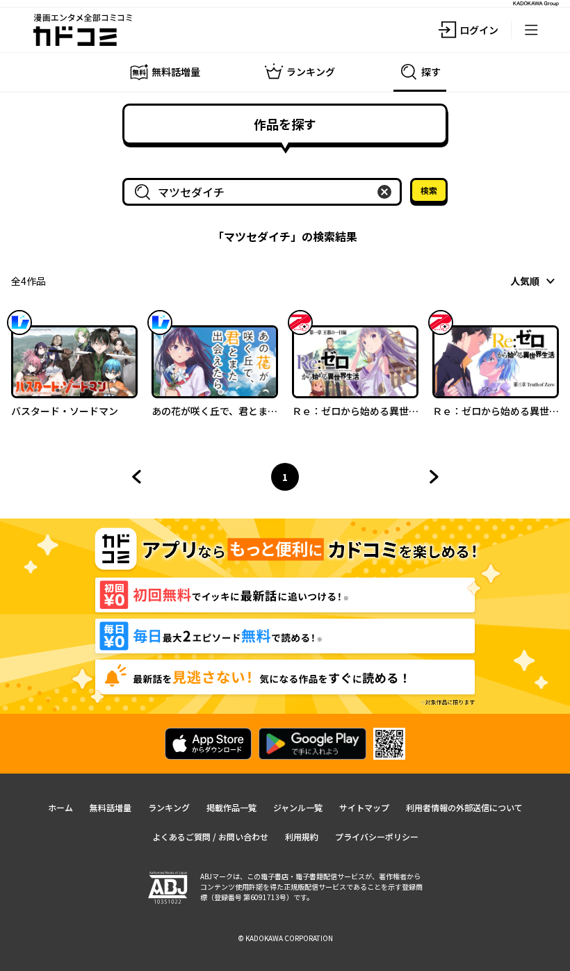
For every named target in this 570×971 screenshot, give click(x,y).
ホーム (60, 807)
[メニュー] (531, 30)
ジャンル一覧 (298, 807)
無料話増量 (110, 807)
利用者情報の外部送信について (464, 807)
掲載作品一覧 (231, 807)
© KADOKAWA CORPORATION (285, 938)
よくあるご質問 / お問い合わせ (210, 836)
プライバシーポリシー (376, 836)
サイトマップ (364, 807)
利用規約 (301, 836)
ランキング (169, 807)
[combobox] (265, 192)
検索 (429, 190)
